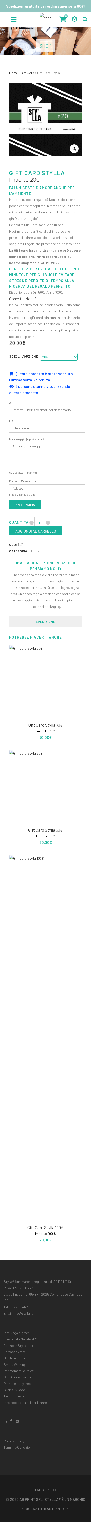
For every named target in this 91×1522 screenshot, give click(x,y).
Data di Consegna (22, 481)
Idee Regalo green (17, 1333)
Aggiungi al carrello (35, 531)
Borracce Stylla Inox (18, 1345)
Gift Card (27, 73)
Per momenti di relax (19, 1371)
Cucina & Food (14, 1390)
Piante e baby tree (17, 1383)
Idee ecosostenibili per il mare (25, 1402)
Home (13, 73)
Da (11, 421)
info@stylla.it (23, 1313)
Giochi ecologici (15, 1358)
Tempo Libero (14, 1396)
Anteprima (25, 505)
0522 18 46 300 (21, 1307)
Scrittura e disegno (18, 1377)
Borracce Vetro (15, 1352)
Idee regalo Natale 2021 (21, 1339)
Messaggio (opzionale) (26, 439)
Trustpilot (45, 1489)
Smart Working (15, 1364)
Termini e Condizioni (18, 1447)
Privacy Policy (14, 1441)
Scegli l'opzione (23, 356)
